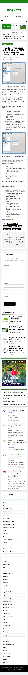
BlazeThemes (17, 669)
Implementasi (6, 564)
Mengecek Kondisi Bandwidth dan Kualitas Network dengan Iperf (16, 348)
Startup (5, 638)
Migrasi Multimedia (7, 604)
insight (4, 570)
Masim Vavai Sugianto (9, 57)
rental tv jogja (11, 440)
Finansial (5, 545)
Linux (4, 588)
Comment (7, 265)
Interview (5, 576)
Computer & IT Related (8, 521)
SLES (20, 226)
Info (4, 567)
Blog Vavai (14, 10)
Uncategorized (6, 653)
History (5, 558)
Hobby (4, 561)
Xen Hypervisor (17, 229)
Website (6, 296)
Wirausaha (5, 662)
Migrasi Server (6, 610)
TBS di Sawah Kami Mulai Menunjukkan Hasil (14, 395)
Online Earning (6, 613)
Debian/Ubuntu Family (8, 524)
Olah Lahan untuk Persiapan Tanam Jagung (14, 404)
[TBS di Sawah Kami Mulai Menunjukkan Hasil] (21, 27)
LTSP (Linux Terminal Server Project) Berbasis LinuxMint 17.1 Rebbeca (16, 327)
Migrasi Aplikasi (7, 592)
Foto (4, 549)
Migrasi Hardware (7, 601)
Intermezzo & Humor (8, 573)
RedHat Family (6, 625)
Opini (4, 619)
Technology (6, 641)
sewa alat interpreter (13, 424)
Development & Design (8, 527)
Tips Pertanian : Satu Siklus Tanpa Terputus (14, 392)
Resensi (5, 628)
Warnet (5, 659)
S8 (8, 410)
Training (5, 650)
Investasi (5, 579)
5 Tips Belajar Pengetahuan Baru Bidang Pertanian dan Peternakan (17, 442)
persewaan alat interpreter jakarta (16, 454)
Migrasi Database (7, 595)
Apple (4, 505)
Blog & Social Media (8, 512)
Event (4, 536)
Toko (4, 647)
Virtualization (6, 229)
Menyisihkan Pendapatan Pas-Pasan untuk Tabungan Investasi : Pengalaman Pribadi (17, 475)
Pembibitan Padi (7, 398)
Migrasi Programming (8, 607)
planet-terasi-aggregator (10, 226)
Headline (5, 555)
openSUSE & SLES (7, 44)
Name (6, 283)
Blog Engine (6, 515)
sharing (5, 635)
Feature (5, 542)
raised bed (5, 622)
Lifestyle (5, 585)
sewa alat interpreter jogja (14, 471)
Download (5, 533)
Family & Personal (7, 539)
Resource (5, 632)
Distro (4, 530)
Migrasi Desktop (7, 598)
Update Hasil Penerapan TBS (10, 401)
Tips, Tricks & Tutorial (8, 644)
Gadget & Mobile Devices (9, 552)
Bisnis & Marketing (7, 509)
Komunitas (5, 582)
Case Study (6, 518)
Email (6, 290)
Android (5, 502)
